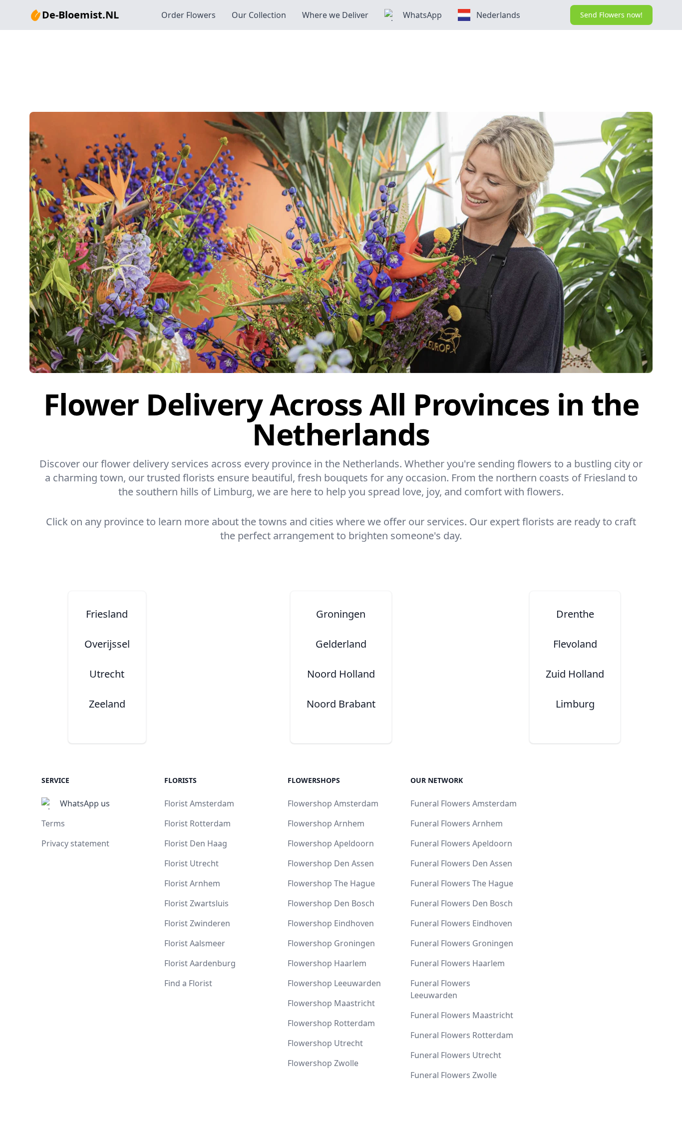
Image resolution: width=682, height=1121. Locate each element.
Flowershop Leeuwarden (334, 983)
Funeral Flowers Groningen (461, 943)
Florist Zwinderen (197, 923)
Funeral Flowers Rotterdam (461, 1035)
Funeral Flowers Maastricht (461, 1015)
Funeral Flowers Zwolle (453, 1075)
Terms (53, 823)
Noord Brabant (341, 704)
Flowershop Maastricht (331, 1003)
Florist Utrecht (191, 863)
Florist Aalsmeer (194, 943)
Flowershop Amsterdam (333, 803)
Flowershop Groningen (331, 943)
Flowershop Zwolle (323, 1063)
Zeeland (107, 704)
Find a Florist (188, 983)
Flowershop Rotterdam (331, 1023)
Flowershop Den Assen (331, 863)
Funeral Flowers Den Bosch (461, 903)
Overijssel (107, 644)
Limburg (575, 704)
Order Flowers (188, 14)
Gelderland (341, 644)
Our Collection (259, 14)
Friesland (107, 614)
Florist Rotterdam (197, 823)
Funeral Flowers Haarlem (457, 963)
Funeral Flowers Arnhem (456, 823)
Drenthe (575, 614)
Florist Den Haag (195, 843)
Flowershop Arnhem (326, 823)
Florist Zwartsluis (196, 903)
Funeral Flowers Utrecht (455, 1055)
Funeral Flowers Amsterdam (463, 803)
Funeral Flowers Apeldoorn (461, 843)
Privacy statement (75, 843)
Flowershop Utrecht (325, 1043)
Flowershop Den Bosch (331, 903)
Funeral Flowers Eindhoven (461, 923)
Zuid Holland (575, 674)
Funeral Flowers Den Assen (461, 863)
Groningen (340, 614)
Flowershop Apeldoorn (331, 843)
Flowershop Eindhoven (331, 923)
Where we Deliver (335, 14)
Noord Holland (341, 674)
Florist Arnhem (192, 883)
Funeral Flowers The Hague (461, 883)
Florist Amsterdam (199, 803)
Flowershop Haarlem (327, 963)
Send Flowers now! (611, 14)
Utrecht (106, 674)
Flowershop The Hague (331, 883)
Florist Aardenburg (200, 963)
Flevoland (575, 644)
